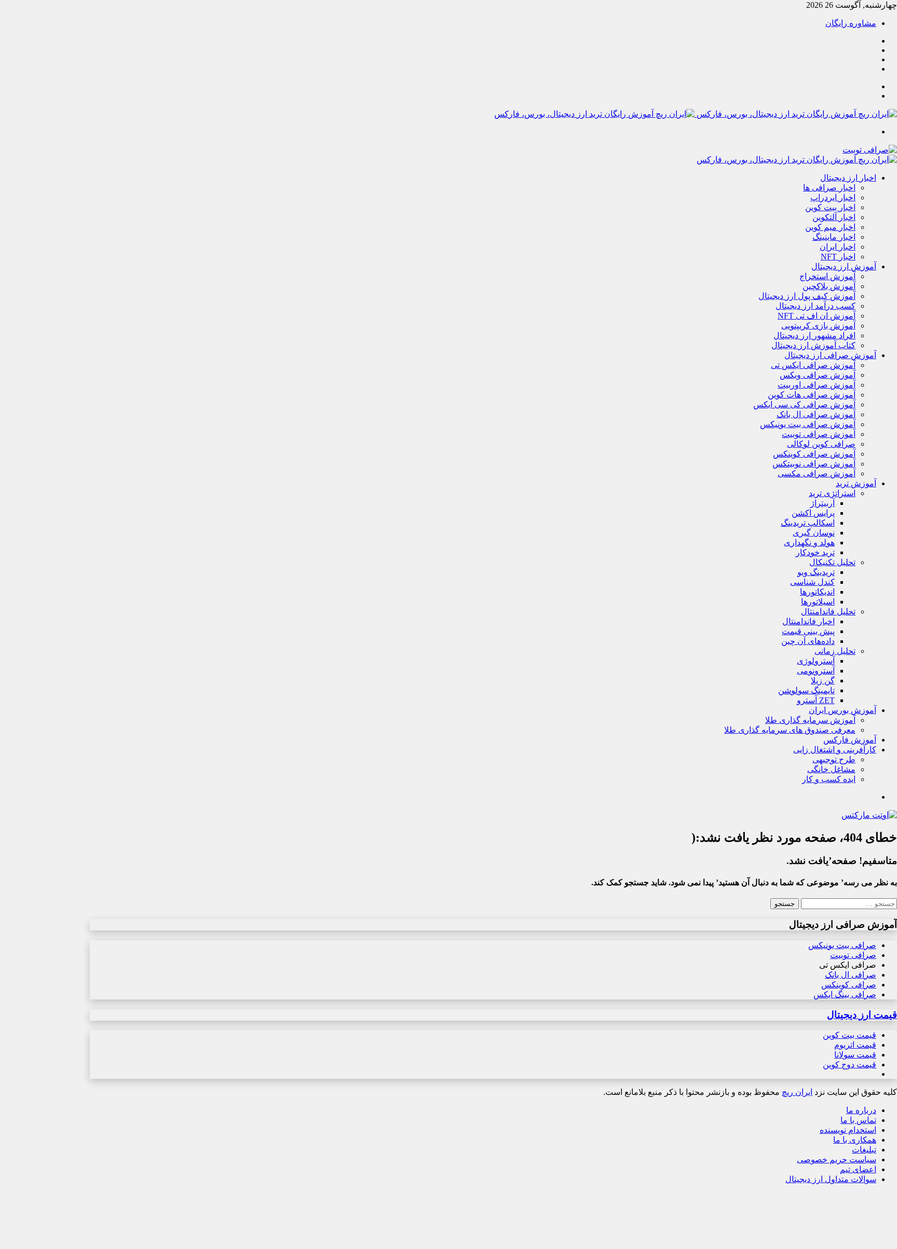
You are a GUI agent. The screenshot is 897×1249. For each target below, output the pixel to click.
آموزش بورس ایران (842, 710)
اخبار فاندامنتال (808, 621)
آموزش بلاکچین (829, 286)
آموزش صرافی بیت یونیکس (807, 424)
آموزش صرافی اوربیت (816, 384)
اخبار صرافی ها (829, 187)
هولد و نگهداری (809, 542)
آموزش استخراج (827, 276)
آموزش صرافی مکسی (816, 473)
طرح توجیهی (833, 759)
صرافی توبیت (853, 955)
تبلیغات (864, 1149)
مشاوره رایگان (850, 23)
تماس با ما (858, 1120)
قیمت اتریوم (855, 1044)
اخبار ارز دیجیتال (848, 177)
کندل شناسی (812, 582)
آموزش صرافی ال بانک (816, 414)
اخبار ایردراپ (832, 197)
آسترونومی (816, 670)
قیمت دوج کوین (849, 1064)
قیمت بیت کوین (849, 1035)
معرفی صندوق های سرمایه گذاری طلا (789, 729)
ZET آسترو (816, 700)
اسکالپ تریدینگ (808, 522)
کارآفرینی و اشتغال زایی (834, 749)
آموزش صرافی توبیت (818, 434)
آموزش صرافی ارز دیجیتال (830, 355)
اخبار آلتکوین (833, 217)
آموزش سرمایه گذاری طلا (810, 720)
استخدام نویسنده (848, 1130)
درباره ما (861, 1110)
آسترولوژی (816, 660)
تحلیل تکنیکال (832, 562)
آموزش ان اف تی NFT (816, 315)
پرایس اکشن (813, 513)
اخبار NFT (838, 256)
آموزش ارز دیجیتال (843, 266)
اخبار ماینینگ (833, 236)
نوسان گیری (814, 532)
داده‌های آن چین (808, 641)
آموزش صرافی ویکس (817, 374)
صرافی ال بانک (850, 974)
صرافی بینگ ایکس (844, 994)
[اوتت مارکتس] (869, 815)
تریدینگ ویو (816, 572)
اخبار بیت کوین (830, 207)
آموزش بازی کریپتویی (818, 325)
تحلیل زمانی (834, 651)
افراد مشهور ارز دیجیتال (814, 335)
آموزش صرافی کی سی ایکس (804, 404)
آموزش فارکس (849, 739)
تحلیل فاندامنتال (828, 611)
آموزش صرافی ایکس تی (813, 365)
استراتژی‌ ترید (832, 493)
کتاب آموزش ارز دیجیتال (813, 345)
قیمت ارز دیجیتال (862, 1014)
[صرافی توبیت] (869, 149)
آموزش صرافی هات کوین (811, 394)
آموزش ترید (856, 483)
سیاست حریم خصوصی (836, 1159)
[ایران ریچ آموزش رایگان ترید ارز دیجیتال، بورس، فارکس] (695, 113)
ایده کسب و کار (828, 779)
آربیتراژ (822, 503)
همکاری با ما (854, 1139)
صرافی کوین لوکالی (821, 444)
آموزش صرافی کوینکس (814, 453)
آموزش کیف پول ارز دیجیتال (806, 296)
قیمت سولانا (855, 1054)
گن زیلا (823, 680)
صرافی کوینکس (848, 984)
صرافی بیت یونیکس (842, 945)
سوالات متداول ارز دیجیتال (830, 1179)
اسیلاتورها (818, 601)
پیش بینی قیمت (808, 631)
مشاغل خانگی (831, 769)
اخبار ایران (837, 246)
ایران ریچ (797, 1092)
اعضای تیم (858, 1169)
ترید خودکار (815, 552)
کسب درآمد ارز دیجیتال (815, 305)
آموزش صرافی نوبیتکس (813, 463)
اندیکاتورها (817, 591)
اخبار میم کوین (830, 227)
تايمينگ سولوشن (806, 690)
